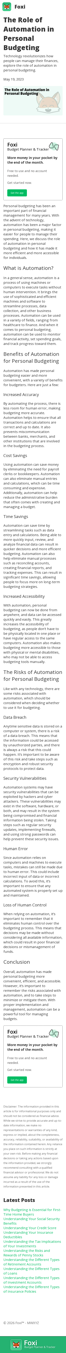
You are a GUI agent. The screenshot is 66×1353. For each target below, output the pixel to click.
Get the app (17, 192)
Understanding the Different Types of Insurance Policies (31, 1289)
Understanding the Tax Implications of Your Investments (32, 1243)
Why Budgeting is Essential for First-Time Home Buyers (32, 1212)
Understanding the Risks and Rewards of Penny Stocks (26, 1252)
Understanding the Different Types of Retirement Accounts (31, 1261)
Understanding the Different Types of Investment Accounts (31, 1280)
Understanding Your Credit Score (29, 1228)
